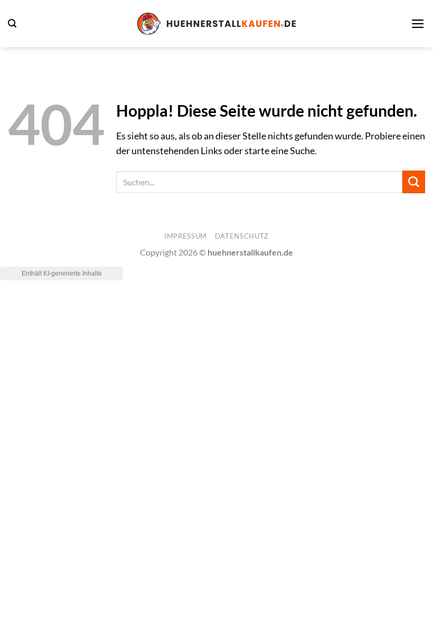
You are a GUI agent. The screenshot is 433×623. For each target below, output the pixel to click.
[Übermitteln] (413, 182)
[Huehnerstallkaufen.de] (216, 23)
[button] (12, 23)
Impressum (185, 236)
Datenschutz (242, 236)
